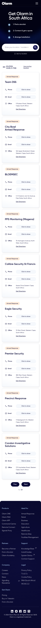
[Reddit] (24, 611)
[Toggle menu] (36, 3)
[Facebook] (20, 611)
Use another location (27, 67)
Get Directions (21, 109)
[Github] (29, 611)
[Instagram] (16, 611)
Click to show (25, 89)
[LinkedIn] (12, 611)
